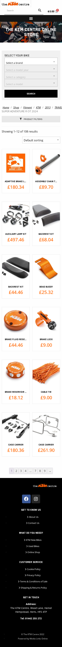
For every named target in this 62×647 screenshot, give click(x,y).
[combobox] (31, 61)
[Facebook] (26, 499)
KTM (38, 107)
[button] (31, 18)
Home (6, 107)
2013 (47, 107)
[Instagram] (36, 499)
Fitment (27, 107)
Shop (16, 107)
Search (31, 93)
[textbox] (31, 61)
